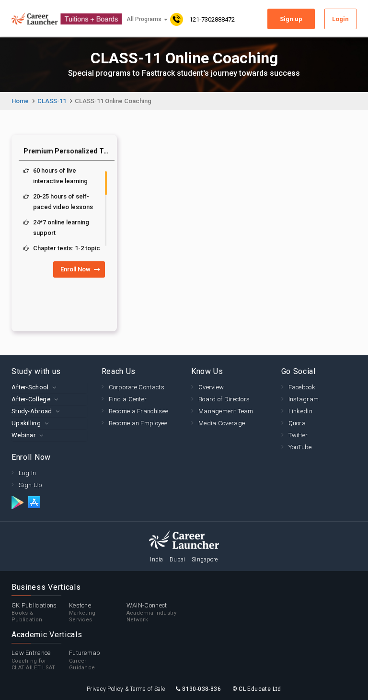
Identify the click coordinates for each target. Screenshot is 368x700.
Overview (211, 387)
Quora (297, 423)
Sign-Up (30, 485)
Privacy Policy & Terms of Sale (126, 689)
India (156, 559)
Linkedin (300, 411)
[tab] (49, 387)
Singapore (205, 559)
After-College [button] (31, 399)
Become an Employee (138, 423)
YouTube (300, 447)
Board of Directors (224, 399)
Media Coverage (221, 423)
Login (340, 19)
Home (20, 101)
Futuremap (85, 660)
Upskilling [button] (26, 423)
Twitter (298, 435)
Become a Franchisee (139, 411)
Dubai (177, 559)
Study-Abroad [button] (32, 411)
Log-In (27, 473)
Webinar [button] (23, 435)
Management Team (225, 411)
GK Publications (34, 612)
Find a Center (128, 399)
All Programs (144, 19)
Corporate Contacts (136, 387)
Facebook (301, 387)
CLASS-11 (51, 101)
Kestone (82, 612)
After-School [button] (30, 387)
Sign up (291, 19)
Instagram (303, 399)
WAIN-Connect (151, 612)
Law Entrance (34, 660)
